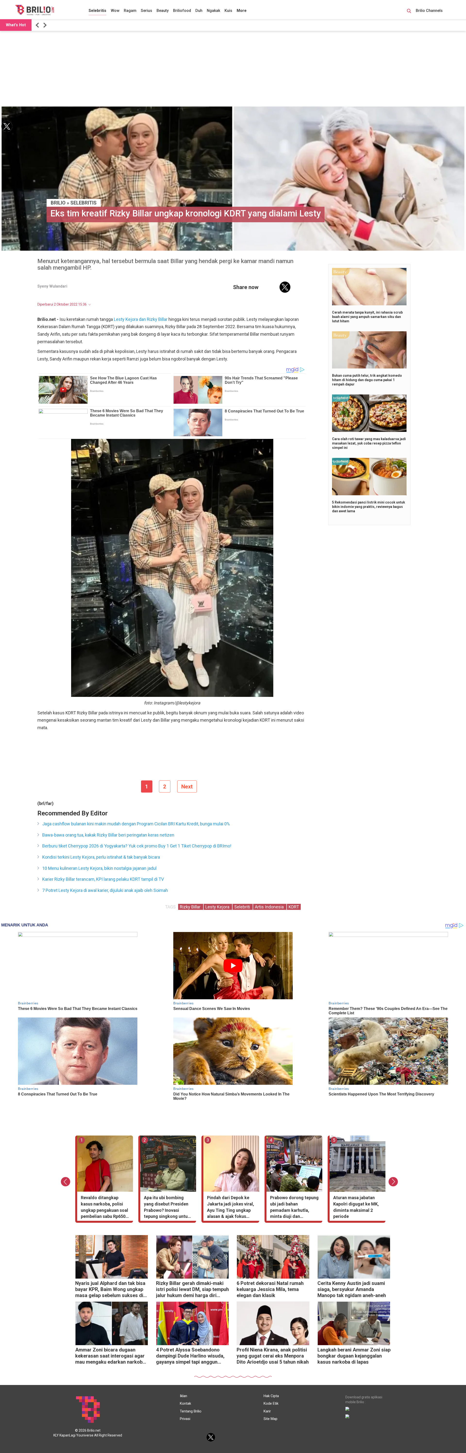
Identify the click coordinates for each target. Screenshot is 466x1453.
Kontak (185, 1403)
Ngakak (213, 10)
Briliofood (182, 10)
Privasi (185, 1419)
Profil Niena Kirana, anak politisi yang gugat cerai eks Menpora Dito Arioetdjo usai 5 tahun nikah (273, 1356)
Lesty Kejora (217, 906)
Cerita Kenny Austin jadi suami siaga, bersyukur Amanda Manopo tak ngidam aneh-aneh (351, 1289)
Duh (198, 10)
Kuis (228, 10)
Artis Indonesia (270, 906)
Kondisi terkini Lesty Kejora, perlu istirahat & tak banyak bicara (101, 857)
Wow (115, 10)
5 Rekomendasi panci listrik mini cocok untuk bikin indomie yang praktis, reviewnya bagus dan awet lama (368, 506)
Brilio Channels (430, 10)
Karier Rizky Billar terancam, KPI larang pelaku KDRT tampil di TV (103, 879)
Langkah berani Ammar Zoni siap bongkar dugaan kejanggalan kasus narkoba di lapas (354, 1356)
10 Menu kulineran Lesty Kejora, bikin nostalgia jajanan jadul (99, 868)
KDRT (294, 906)
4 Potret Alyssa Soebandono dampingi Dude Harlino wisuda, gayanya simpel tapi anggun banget (190, 1356)
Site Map (270, 1419)
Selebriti (242, 906)
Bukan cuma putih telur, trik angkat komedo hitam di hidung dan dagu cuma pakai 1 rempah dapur (367, 380)
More (242, 10)
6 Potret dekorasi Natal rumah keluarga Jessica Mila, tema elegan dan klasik (270, 1289)
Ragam (130, 10)
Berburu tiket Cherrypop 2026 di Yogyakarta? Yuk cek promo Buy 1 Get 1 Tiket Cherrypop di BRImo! (136, 845)
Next (187, 787)
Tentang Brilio (190, 1411)
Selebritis (97, 10)
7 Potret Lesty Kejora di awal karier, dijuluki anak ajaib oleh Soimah (105, 890)
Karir (267, 1411)
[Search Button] (409, 11)
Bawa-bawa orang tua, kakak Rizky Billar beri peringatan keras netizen (108, 835)
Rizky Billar (190, 906)
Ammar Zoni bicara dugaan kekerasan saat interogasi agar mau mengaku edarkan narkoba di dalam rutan (110, 1356)
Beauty (163, 10)
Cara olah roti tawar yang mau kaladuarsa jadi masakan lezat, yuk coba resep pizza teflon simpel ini (369, 443)
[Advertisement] (233, 68)
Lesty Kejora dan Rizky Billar (141, 319)
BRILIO (58, 203)
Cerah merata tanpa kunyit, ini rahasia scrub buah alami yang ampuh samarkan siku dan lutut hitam (367, 316)
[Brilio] (34, 10)
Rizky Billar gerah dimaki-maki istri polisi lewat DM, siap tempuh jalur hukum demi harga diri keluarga (192, 1289)
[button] (38, 25)
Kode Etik (271, 1403)
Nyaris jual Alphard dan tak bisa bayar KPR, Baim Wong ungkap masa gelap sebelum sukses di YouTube (110, 1289)
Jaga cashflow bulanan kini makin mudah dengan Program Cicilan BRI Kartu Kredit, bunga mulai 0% (136, 823)
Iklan (183, 1396)
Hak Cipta (271, 1396)
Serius (146, 10)
